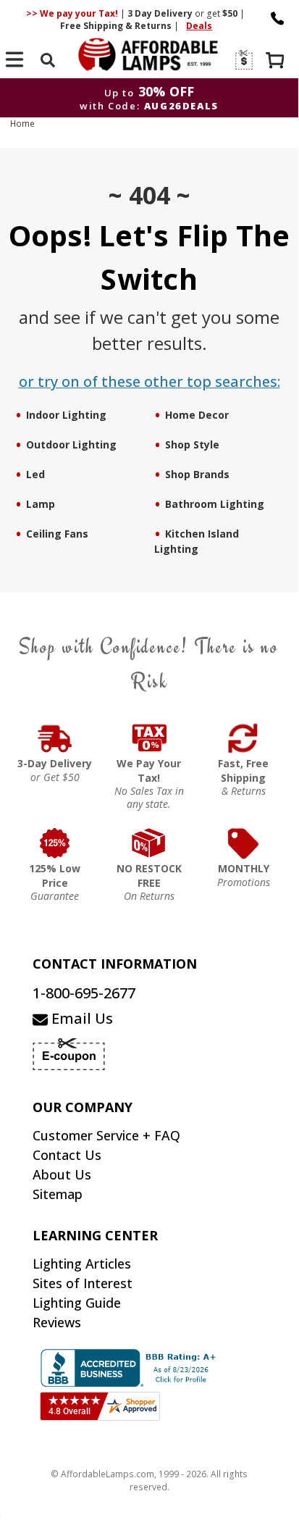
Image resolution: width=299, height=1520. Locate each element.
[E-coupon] (242, 59)
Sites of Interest (82, 1283)
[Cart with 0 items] (277, 62)
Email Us (80, 1018)
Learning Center (95, 1235)
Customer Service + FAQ (106, 1135)
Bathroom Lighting (214, 504)
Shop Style (192, 444)
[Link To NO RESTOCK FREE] (149, 843)
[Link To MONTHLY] (243, 843)
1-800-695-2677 (84, 993)
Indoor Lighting (66, 415)
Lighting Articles (82, 1263)
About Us (62, 1174)
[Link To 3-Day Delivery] (54, 738)
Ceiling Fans (57, 533)
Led (35, 474)
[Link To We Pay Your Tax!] (149, 738)
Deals (199, 26)
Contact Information (115, 963)
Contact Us (67, 1155)
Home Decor (197, 415)
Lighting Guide (77, 1302)
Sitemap (58, 1194)
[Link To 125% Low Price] (55, 843)
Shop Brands (197, 474)
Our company (82, 1107)
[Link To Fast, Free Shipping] (243, 738)
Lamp (40, 504)
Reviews (57, 1322)
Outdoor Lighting (71, 444)
